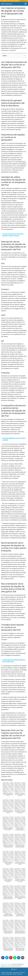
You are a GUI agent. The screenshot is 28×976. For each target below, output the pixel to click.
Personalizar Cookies (11, 974)
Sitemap (20, 974)
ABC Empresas (6, 4)
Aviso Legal (15, 972)
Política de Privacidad (6, 972)
